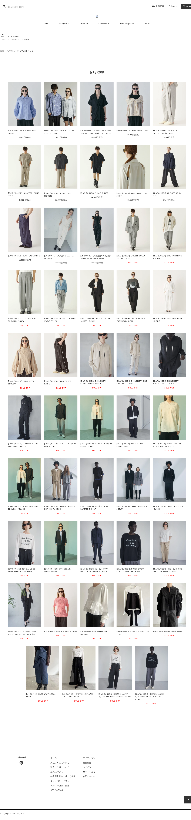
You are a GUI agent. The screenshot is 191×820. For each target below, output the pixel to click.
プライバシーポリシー (60, 781)
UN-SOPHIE (15, 37)
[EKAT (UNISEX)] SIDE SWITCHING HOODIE (167, 257)
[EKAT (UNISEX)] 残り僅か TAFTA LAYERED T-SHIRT (94, 508)
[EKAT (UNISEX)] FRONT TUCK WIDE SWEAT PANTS (60, 320)
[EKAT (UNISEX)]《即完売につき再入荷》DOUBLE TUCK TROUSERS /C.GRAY (150, 696)
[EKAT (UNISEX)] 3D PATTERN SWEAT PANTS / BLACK (96, 445)
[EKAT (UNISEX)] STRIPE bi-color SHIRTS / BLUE (57, 570)
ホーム (53, 758)
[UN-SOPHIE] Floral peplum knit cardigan (93, 633)
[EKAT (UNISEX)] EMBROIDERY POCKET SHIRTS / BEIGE (93, 382)
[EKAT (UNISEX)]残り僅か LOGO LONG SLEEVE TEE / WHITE (22, 570)
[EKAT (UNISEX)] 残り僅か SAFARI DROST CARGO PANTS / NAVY (94, 570)
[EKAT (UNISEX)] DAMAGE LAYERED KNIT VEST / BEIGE (59, 508)
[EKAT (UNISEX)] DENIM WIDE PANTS (24, 256)
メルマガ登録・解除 (59, 786)
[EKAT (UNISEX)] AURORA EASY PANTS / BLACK (130, 445)
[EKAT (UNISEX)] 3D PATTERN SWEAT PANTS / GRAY (60, 445)
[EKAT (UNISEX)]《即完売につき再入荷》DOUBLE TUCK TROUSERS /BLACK (115, 695)
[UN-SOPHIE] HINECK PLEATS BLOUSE (60, 632)
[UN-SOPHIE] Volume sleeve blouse (167, 632)
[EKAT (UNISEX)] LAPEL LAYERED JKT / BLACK (169, 508)
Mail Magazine (127, 24)
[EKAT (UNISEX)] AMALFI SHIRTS (94, 193)
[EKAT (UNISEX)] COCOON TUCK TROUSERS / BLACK (131, 320)
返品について (56, 772)
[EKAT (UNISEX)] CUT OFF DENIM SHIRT (167, 194)
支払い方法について (59, 763)
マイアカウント (90, 758)
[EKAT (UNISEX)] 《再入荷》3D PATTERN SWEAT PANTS (165, 132)
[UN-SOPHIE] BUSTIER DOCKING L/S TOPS (133, 633)
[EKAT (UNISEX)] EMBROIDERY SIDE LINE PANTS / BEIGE (132, 382)
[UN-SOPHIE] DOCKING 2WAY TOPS (132, 131)
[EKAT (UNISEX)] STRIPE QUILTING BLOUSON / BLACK (23, 508)
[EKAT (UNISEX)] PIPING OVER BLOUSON (21, 382)
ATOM (59, 790)
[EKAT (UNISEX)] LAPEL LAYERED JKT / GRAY (133, 508)
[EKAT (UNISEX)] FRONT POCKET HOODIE (58, 195)
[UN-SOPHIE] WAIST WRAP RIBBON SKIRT (41, 695)
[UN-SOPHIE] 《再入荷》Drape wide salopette (59, 257)
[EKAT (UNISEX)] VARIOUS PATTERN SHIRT (132, 195)
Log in (174, 6)
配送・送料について (59, 767)
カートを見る (89, 772)
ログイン (87, 767)
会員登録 (160, 6)
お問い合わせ (89, 776)
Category (62, 24)
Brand (82, 24)
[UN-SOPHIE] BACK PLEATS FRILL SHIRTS (22, 132)
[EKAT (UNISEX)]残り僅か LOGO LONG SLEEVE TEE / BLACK (130, 570)
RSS (52, 790)
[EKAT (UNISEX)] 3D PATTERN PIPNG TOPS (23, 194)
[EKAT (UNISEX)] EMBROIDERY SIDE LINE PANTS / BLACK (23, 445)
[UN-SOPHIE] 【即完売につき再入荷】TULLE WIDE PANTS (78, 695)
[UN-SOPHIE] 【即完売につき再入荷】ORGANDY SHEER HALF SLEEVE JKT (96, 132)
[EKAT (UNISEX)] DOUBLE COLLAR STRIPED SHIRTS (59, 132)
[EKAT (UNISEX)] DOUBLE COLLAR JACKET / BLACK (95, 320)
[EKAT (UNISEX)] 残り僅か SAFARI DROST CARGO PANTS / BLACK (22, 633)
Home (45, 24)
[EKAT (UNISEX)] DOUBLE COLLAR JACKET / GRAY (131, 257)
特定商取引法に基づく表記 (63, 776)
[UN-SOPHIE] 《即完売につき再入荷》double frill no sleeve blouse (96, 257)
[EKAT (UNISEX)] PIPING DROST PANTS (57, 382)
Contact (147, 24)
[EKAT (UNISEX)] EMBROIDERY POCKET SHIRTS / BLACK (166, 382)
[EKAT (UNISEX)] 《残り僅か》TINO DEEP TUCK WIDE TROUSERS (167, 570)
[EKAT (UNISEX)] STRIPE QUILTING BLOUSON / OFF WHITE (167, 445)
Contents (102, 24)
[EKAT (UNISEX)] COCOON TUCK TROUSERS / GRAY (22, 320)
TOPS (26, 39)
